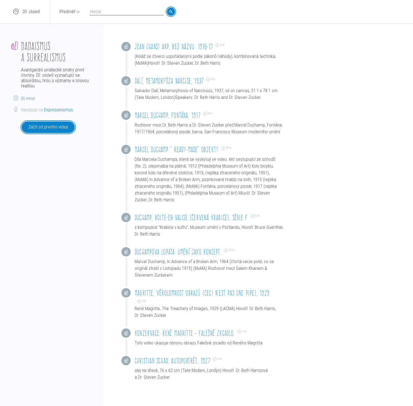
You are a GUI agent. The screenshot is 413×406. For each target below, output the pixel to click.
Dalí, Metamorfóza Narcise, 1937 (169, 81)
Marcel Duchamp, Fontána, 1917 (167, 115)
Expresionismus (58, 109)
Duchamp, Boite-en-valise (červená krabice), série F (191, 217)
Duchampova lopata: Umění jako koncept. (178, 252)
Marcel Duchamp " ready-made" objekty (177, 149)
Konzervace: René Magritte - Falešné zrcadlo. (185, 333)
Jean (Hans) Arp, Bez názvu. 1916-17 (174, 46)
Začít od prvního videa (48, 127)
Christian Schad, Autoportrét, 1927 (172, 360)
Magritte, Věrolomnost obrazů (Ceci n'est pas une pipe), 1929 (202, 293)
